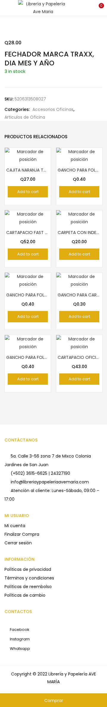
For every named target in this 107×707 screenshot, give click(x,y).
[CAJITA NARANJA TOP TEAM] (28, 155)
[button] (98, 7)
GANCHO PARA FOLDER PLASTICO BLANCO (27, 357)
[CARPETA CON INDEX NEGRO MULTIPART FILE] (79, 218)
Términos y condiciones (29, 578)
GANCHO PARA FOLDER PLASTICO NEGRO (27, 295)
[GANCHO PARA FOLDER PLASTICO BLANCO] (28, 342)
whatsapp (19, 648)
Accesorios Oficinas (52, 109)
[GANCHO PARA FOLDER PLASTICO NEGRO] (28, 280)
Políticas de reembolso (28, 587)
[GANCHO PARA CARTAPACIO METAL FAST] (79, 280)
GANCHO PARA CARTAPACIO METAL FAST (79, 295)
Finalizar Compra (21, 534)
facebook (19, 629)
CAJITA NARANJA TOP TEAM (27, 170)
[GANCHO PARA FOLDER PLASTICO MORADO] (79, 155)
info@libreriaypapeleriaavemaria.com (50, 482)
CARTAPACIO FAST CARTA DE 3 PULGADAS (27, 232)
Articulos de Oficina (24, 117)
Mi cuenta (14, 526)
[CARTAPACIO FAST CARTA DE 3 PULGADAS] (28, 218)
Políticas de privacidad (27, 569)
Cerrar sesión (18, 543)
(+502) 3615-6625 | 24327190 (40, 473)
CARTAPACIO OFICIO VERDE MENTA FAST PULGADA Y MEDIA (79, 357)
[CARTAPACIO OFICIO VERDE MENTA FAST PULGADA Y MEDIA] (79, 342)
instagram (19, 639)
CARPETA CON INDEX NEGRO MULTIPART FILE (79, 232)
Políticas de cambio (24, 595)
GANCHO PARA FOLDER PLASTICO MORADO (79, 170)
